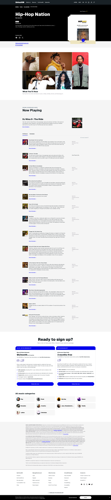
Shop (18, 485)
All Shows (25, 134)
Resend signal (35, 485)
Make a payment (36, 480)
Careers (66, 480)
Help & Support (83, 478)
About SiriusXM (67, 475)
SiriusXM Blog (67, 482)
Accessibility (67, 485)
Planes (49, 482)
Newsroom (66, 478)
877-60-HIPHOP (19, 45)
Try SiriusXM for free (21, 482)
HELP (80, 2)
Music (21, 6)
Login (34, 475)
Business (50, 478)
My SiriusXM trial (20, 478)
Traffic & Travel (51, 475)
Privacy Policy (65, 433)
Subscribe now (35, 384)
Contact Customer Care (85, 475)
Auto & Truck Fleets (52, 485)
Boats (49, 480)
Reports (66, 487)
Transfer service (36, 482)
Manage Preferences (73, 497)
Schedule (32, 134)
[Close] (109, 497)
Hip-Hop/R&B (26, 6)
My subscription (20, 480)
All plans (18, 475)
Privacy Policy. (42, 498)
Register (34, 478)
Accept (85, 497)
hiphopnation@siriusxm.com (22, 43)
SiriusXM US (82, 480)
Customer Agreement (58, 430)
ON (83, 2)
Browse (17, 6)
